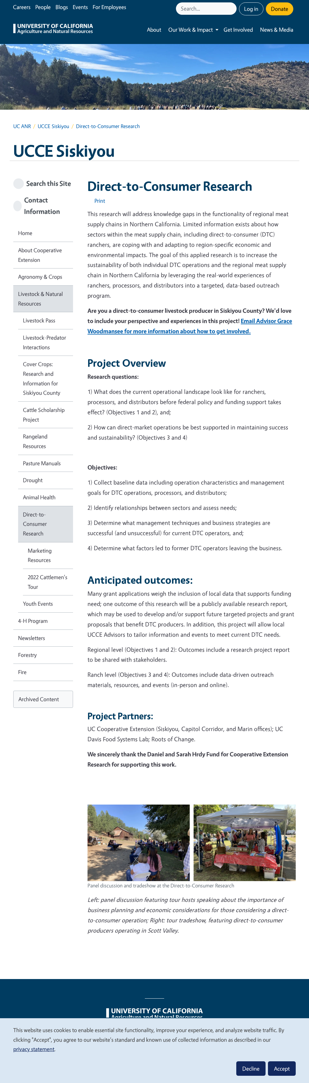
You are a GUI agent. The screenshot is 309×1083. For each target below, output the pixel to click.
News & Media (276, 29)
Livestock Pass (39, 320)
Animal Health (39, 497)
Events (80, 7)
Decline (251, 1068)
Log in (251, 8)
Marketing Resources (40, 555)
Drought (33, 480)
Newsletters (31, 638)
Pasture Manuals (42, 463)
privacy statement (33, 1049)
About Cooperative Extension (40, 254)
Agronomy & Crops (40, 276)
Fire (22, 672)
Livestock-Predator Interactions (44, 342)
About (154, 29)
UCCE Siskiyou (53, 126)
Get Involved (238, 29)
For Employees (109, 7)
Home (25, 233)
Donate (279, 8)
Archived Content (38, 699)
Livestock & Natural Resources (40, 298)
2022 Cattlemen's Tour (47, 581)
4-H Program (33, 620)
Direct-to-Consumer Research (35, 524)
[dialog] (154, 1050)
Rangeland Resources (35, 441)
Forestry (27, 654)
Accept (282, 1068)
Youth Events (38, 603)
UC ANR (22, 126)
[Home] (53, 30)
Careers (21, 7)
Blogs (62, 7)
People (43, 7)
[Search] (233, 8)
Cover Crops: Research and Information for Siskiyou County (41, 378)
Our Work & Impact (190, 29)
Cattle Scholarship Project (44, 414)
